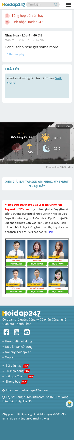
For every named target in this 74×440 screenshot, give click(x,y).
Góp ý (9, 357)
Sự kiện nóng (17, 371)
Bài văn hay (16, 365)
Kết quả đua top (19, 376)
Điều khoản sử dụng (18, 347)
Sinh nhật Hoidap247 (27, 22)
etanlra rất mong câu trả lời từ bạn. (34, 80)
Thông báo (16, 381)
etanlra (9, 40)
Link (50, 232)
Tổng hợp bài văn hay (27, 15)
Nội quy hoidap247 (18, 352)
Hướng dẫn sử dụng (18, 341)
